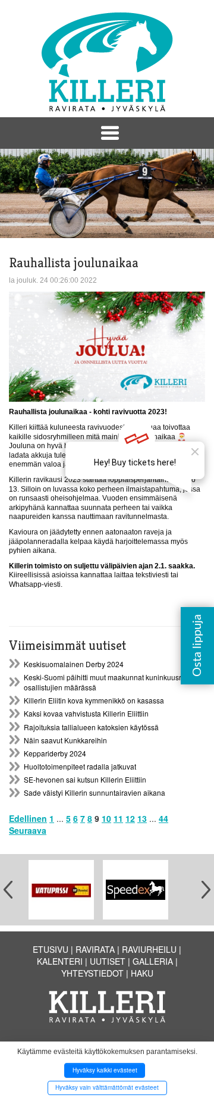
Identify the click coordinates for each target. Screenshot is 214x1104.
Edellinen (28, 818)
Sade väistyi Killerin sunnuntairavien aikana (94, 792)
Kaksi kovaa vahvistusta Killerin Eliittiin (86, 713)
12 (130, 818)
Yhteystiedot (92, 973)
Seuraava (27, 830)
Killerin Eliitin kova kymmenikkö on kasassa (94, 700)
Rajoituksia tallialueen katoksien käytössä (91, 727)
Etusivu (50, 949)
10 (106, 818)
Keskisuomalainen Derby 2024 (74, 664)
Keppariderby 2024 (55, 753)
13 (142, 818)
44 (163, 818)
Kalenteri (60, 961)
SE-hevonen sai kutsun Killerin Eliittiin (85, 779)
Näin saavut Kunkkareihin (65, 740)
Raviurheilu (149, 949)
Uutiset (107, 961)
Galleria (153, 961)
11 (118, 818)
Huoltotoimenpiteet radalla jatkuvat (80, 766)
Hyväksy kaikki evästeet (105, 1070)
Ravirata (95, 949)
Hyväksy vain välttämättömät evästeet (107, 1087)
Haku (142, 973)
